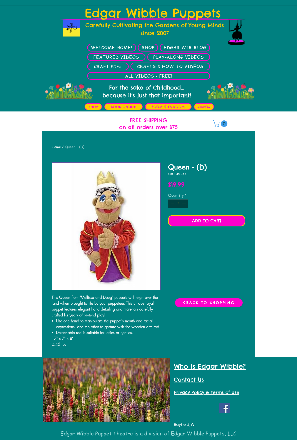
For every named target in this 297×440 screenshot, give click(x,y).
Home (56, 146)
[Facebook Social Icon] (224, 408)
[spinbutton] (178, 203)
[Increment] (184, 203)
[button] (221, 123)
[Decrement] (172, 203)
